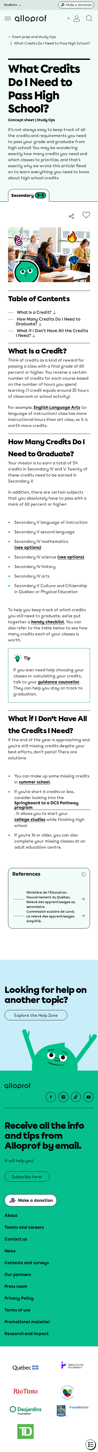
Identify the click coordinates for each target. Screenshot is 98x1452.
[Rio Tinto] (25, 1392)
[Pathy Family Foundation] (72, 1368)
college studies (29, 819)
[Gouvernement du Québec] (25, 1368)
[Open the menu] (8, 18)
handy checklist (47, 622)
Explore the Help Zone (36, 1015)
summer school (34, 782)
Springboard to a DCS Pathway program (46, 805)
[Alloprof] (30, 18)
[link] (72, 216)
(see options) (27, 547)
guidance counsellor (58, 682)
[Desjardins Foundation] (25, 1411)
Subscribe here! (27, 1176)
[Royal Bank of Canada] (72, 1411)
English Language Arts (57, 407)
